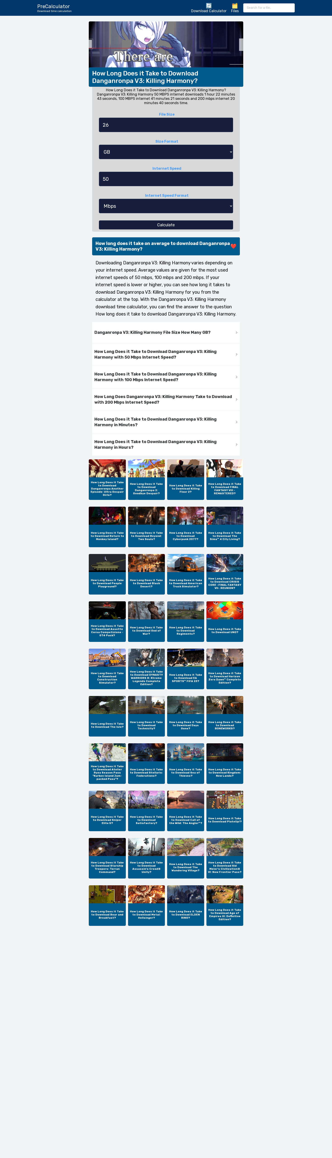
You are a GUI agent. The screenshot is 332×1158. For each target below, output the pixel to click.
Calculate (166, 224)
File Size (167, 114)
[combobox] (269, 7)
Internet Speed (166, 168)
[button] (166, 332)
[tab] (166, 332)
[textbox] (269, 7)
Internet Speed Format (167, 195)
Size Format (166, 141)
